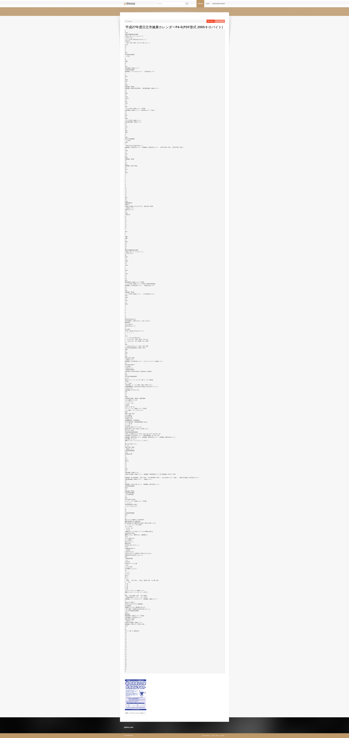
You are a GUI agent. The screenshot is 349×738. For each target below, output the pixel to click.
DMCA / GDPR (215, 735)
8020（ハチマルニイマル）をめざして (135, 713)
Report (211, 21)
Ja (129, 3)
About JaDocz (206, 735)
